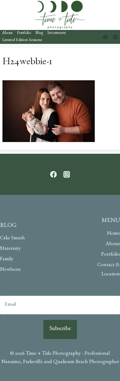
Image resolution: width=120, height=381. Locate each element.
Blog (39, 33)
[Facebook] (105, 36)
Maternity (10, 249)
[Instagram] (115, 36)
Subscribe (60, 329)
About (7, 33)
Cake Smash (12, 238)
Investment (56, 33)
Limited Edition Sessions (22, 40)
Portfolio (24, 33)
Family (6, 259)
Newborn (10, 270)
